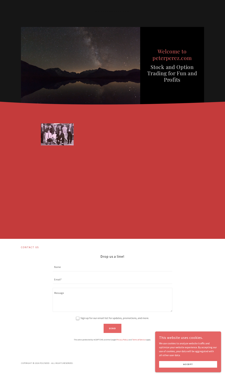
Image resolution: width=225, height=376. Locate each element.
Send (112, 328)
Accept (188, 364)
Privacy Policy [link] (122, 339)
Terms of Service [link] (139, 339)
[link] (112, 11)
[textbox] (112, 267)
